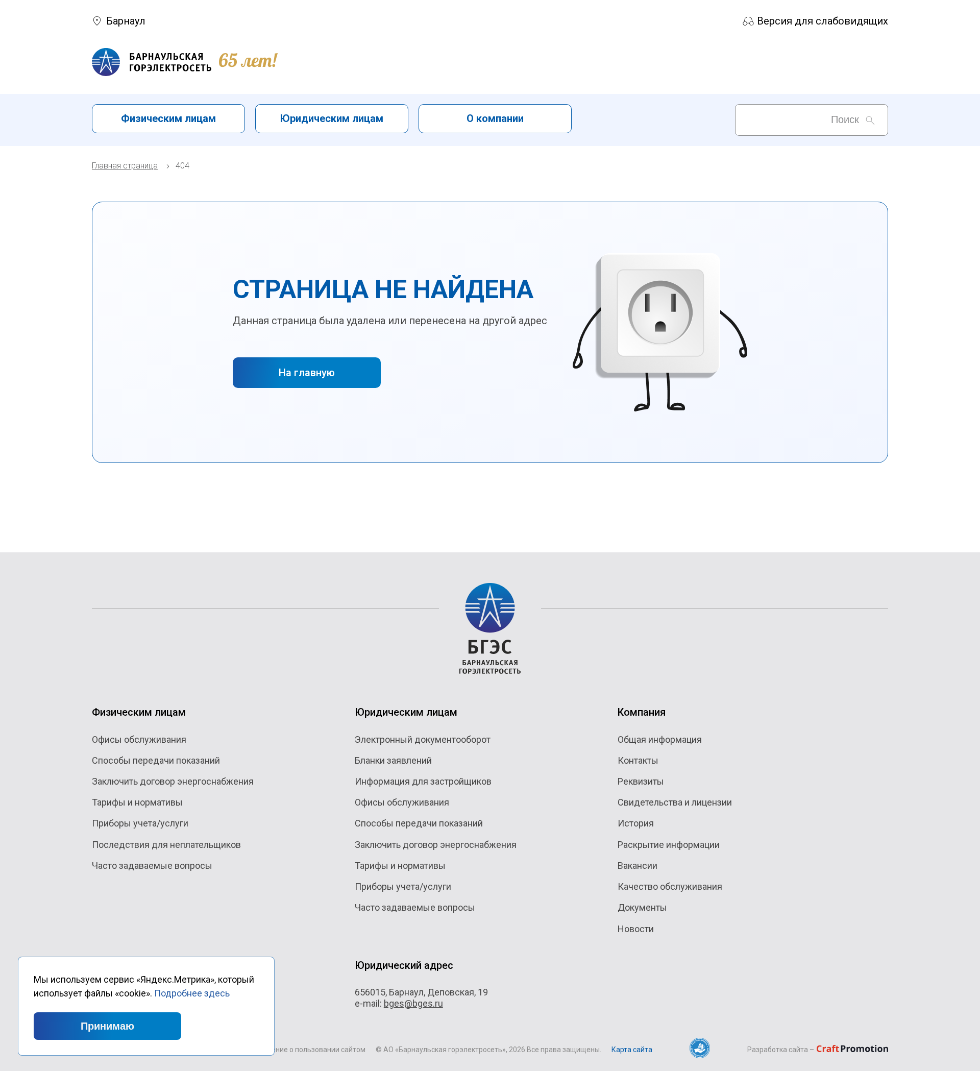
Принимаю (107, 1026)
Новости (636, 928)
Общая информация (660, 739)
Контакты (638, 760)
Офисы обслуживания (139, 739)
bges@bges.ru (413, 1003)
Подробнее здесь (192, 993)
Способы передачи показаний (156, 760)
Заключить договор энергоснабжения (173, 781)
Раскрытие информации (669, 844)
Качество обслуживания (670, 886)
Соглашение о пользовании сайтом (305, 1049)
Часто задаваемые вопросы (152, 865)
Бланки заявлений (393, 760)
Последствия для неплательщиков (166, 844)
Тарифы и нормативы (137, 802)
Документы (642, 907)
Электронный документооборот (423, 739)
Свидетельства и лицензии (675, 802)
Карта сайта (631, 1049)
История (636, 823)
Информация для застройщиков (423, 781)
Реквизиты (641, 781)
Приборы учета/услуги (140, 823)
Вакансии (637, 865)
